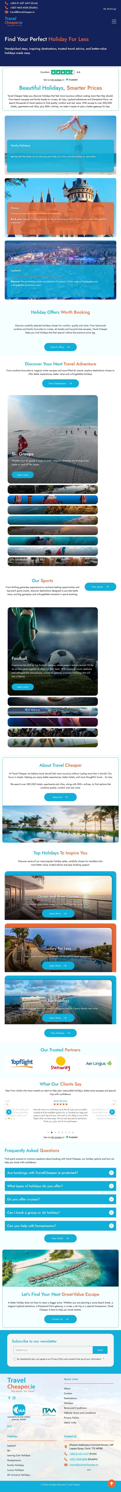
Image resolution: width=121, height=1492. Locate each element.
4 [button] (58, 1132)
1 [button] (48, 1132)
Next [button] (112, 1112)
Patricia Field (60, 1101)
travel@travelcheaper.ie (84, 1464)
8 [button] (72, 1132)
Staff (9, 1426)
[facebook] (9, 1398)
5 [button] (62, 1132)
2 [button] (51, 1132)
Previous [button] (9, 1112)
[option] (20, 1063)
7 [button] (69, 1132)
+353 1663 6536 (19, 7)
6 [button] (65, 1132)
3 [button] (55, 1132)
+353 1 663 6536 (78, 1459)
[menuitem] (109, 8)
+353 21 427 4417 (20, 3)
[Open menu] (114, 21)
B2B (89, 1469)
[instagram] (14, 1398)
